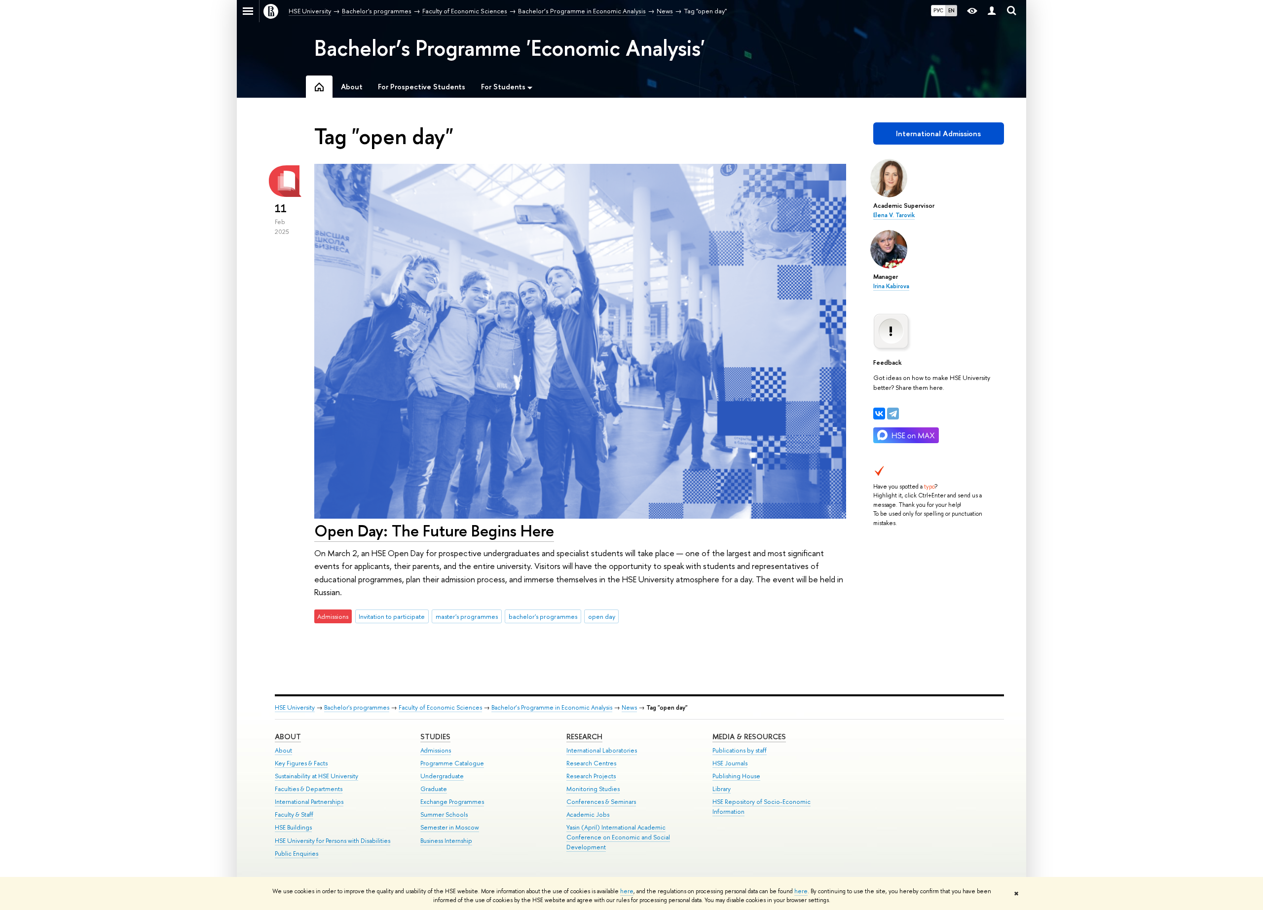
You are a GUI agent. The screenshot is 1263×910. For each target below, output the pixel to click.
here (626, 891)
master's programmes (467, 616)
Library (721, 789)
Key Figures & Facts (301, 763)
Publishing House (736, 776)
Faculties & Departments (308, 789)
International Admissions (938, 133)
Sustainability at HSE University (316, 776)
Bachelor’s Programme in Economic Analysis (551, 707)
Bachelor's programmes (356, 707)
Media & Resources (749, 736)
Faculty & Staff (294, 814)
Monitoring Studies (593, 789)
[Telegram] (893, 413)
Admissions (435, 750)
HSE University (295, 707)
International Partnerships (309, 801)
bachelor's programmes (543, 616)
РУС (938, 10)
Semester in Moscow (449, 827)
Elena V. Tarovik (894, 215)
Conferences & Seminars (601, 801)
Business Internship (446, 840)
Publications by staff (739, 750)
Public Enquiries (296, 853)
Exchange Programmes (452, 801)
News (629, 707)
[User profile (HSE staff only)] (991, 11)
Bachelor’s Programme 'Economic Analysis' (509, 48)
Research (584, 736)
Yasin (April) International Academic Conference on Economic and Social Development (618, 837)
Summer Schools (444, 814)
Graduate (433, 789)
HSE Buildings (293, 827)
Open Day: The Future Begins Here (434, 530)
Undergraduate (442, 776)
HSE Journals (729, 763)
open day (601, 616)
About (288, 736)
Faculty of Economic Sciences (440, 707)
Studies (435, 736)
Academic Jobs (587, 814)
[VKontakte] (879, 413)
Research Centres (591, 763)
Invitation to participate (392, 616)
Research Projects (591, 776)
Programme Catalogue (452, 763)
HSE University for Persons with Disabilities (332, 840)
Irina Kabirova (891, 286)
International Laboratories (601, 750)
